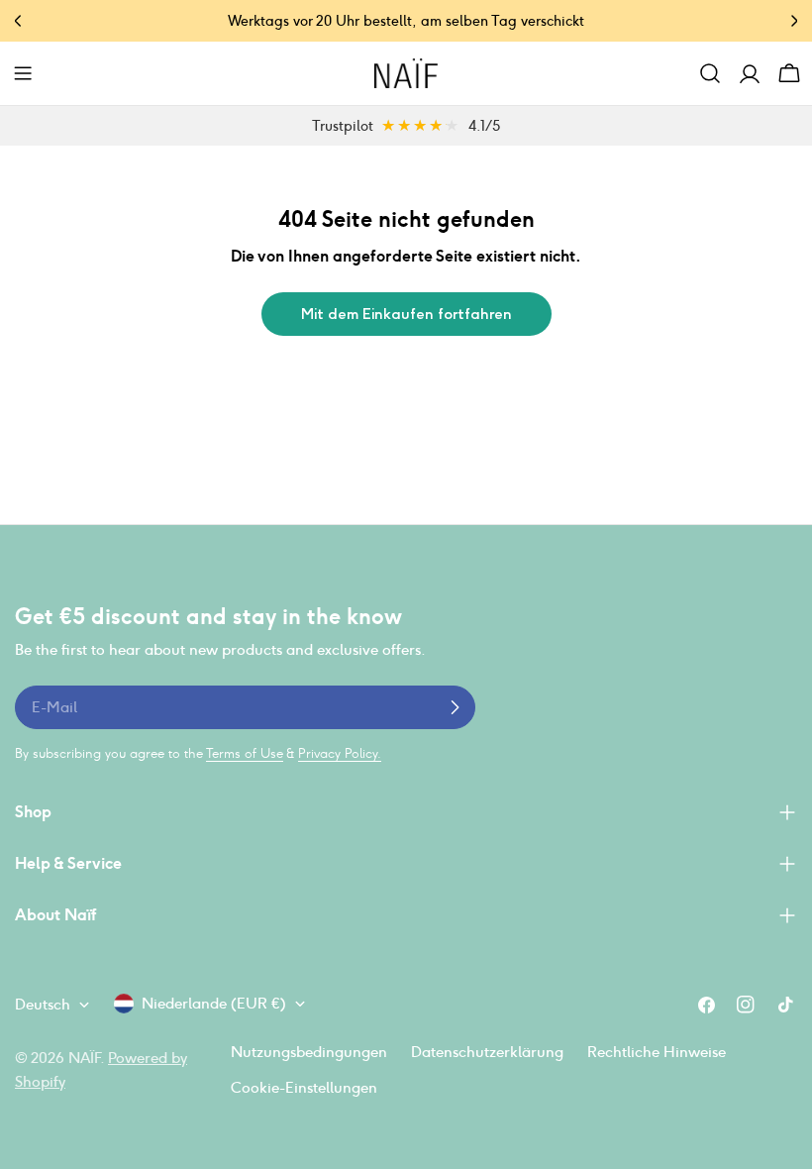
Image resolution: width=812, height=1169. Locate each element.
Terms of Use (244, 753)
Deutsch (42, 1004)
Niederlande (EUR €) (214, 1003)
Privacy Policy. (339, 753)
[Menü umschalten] (23, 73)
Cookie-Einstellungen (304, 1087)
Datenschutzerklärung (487, 1051)
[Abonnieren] (454, 707)
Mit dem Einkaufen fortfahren (406, 314)
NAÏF (84, 1057)
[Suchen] (710, 73)
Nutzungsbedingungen (309, 1051)
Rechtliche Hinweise (656, 1051)
